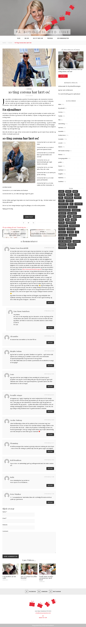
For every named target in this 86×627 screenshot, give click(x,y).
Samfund (60, 170)
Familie (60, 116)
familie (69, 194)
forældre (68, 197)
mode (61, 219)
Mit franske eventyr (64, 150)
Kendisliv (60, 131)
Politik (62, 229)
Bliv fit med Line (38, 38)
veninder (62, 247)
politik (60, 162)
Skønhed (60, 177)
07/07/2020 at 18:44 (49, 420)
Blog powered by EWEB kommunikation (43, 625)
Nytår (61, 222)
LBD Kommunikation (63, 38)
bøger (68, 191)
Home (4, 42)
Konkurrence (62, 135)
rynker (70, 232)
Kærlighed (72, 213)
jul (71, 204)
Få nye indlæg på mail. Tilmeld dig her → (15, 227)
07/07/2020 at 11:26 (49, 493)
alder (61, 191)
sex (77, 232)
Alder (59, 104)
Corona (10, 42)
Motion (60, 154)
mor (67, 219)
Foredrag (50, 38)
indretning (63, 204)
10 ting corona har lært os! (29, 92)
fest (60, 197)
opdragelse (71, 222)
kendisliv (62, 207)
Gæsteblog (61, 123)
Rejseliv (62, 232)
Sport (61, 238)
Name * (5, 512)
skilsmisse (63, 235)
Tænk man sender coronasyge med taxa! (46, 578)
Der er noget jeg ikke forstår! (29, 577)
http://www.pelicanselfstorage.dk (31, 269)
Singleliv (60, 174)
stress (68, 238)
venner (71, 247)
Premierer (71, 229)
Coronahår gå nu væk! (9, 577)
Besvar (50, 302)
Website (5, 525)
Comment (5, 531)
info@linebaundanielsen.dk (43, 613)
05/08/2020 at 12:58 (49, 247)
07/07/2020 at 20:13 (49, 395)
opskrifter (63, 225)
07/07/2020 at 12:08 (49, 477)
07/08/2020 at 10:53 (49, 311)
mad (69, 216)
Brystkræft (61, 108)
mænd (74, 219)
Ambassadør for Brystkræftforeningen (69, 86)
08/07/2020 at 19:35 (49, 374)
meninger (76, 216)
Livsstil (60, 143)
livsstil (62, 216)
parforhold (74, 225)
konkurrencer (64, 210)
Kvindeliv (60, 139)
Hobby (61, 200)
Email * (5, 518)
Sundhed (60, 181)
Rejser (60, 166)
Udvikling (72, 244)
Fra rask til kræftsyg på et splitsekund (69, 94)
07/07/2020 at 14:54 (49, 460)
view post (29, 217)
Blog (18, 38)
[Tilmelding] (70, 59)
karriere (78, 204)
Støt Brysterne (65, 241)
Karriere (60, 127)
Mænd (60, 147)
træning (62, 244)
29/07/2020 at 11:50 (49, 336)
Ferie (77, 194)
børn (75, 191)
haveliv (77, 197)
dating (61, 194)
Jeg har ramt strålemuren (65, 90)
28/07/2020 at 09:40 (49, 351)
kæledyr (62, 213)
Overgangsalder (63, 158)
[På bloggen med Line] (43, 18)
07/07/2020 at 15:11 (49, 443)
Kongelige (72, 207)
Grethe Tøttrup (16, 420)
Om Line (27, 38)
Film (59, 120)
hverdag (70, 200)
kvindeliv (76, 210)
